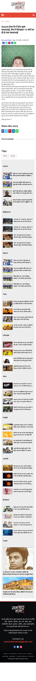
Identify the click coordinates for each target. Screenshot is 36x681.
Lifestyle (6, 335)
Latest (5, 166)
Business (6, 500)
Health (5, 417)
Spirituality (12, 656)
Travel (5, 541)
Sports (5, 253)
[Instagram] (21, 647)
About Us (6, 653)
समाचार (5, 156)
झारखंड (13, 156)
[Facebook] (14, 647)
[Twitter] (18, 647)
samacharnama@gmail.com (18, 640)
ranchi (7, 21)
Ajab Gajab (5, 656)
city (2, 21)
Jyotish (5, 459)
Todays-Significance (22, 656)
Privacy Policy (13, 653)
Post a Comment (7, 139)
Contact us (30, 653)
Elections (31, 656)
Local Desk (7, 40)
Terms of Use (22, 653)
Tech (4, 294)
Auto (4, 376)
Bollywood (6, 212)
